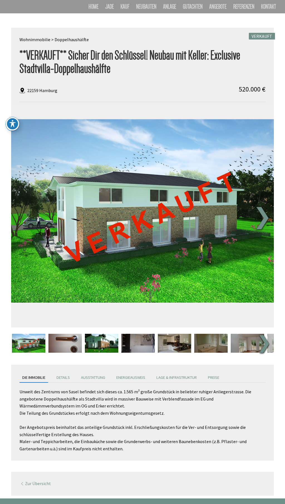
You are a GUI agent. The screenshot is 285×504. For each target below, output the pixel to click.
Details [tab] (63, 377)
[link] (146, 212)
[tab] (28, 343)
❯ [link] (262, 216)
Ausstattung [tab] (93, 377)
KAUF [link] (125, 7)
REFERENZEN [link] (243, 7)
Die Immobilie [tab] (33, 377)
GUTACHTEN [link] (193, 7)
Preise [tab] (213, 377)
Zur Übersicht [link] (38, 483)
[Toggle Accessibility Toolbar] (12, 123)
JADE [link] (109, 7)
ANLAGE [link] (169, 7)
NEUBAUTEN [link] (146, 7)
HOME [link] (94, 7)
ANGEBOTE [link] (218, 7)
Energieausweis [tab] (130, 377)
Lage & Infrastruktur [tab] (176, 377)
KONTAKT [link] (268, 7)
